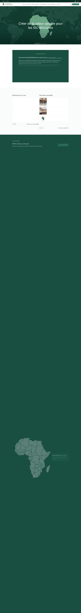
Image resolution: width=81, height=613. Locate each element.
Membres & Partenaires (35, 4)
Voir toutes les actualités (62, 128)
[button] (13, 36)
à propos (23, 4)
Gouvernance (28, 4)
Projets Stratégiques (43, 4)
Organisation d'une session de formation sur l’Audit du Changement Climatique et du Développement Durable (24, 100)
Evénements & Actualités (51, 4)
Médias (8, 1)
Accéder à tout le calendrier (32, 124)
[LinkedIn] (75, 1)
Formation (3, 1)
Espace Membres (75, 4)
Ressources (58, 4)
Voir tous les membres (63, 144)
